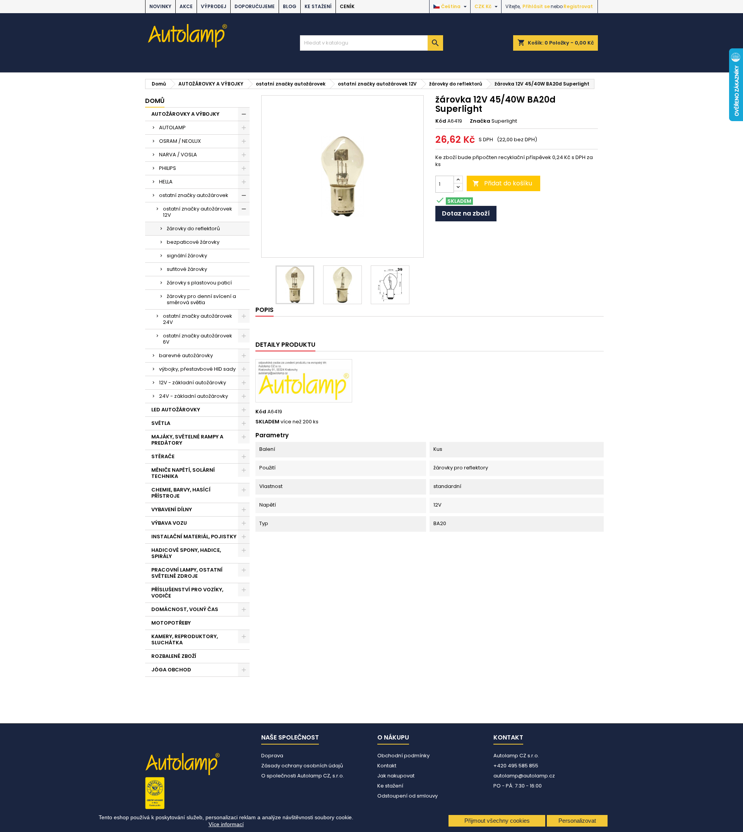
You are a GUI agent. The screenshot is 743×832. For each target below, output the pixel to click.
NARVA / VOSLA (178, 154)
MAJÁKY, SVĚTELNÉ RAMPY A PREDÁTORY (187, 440)
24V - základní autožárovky (193, 396)
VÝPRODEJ (213, 6)
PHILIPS (167, 168)
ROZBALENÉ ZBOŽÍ (173, 656)
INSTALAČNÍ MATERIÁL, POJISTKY (193, 536)
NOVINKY (160, 6)
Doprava (272, 755)
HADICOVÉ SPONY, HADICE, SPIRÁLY (186, 553)
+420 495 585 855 (515, 765)
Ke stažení (318, 6)
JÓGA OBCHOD (171, 669)
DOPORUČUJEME (255, 6)
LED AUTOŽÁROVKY (175, 409)
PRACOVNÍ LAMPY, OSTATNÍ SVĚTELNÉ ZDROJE (187, 573)
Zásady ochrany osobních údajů (302, 765)
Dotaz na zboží (466, 213)
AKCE (186, 6)
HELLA (166, 181)
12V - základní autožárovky (192, 382)
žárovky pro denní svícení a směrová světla (201, 299)
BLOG (289, 6)
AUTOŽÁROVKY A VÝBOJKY (185, 114)
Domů (154, 100)
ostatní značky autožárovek (193, 195)
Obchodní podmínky (403, 755)
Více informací (226, 824)
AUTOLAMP (172, 127)
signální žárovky (187, 255)
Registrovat (578, 6)
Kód (440, 121)
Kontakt (386, 765)
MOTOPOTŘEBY (171, 623)
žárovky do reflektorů (193, 228)
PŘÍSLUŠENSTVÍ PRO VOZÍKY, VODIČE (187, 592)
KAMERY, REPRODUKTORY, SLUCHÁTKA (184, 639)
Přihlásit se (536, 6)
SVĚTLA (160, 423)
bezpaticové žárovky (193, 242)
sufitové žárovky (187, 269)
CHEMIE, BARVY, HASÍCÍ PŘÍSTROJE (181, 493)
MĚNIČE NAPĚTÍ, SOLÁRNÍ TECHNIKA (183, 473)
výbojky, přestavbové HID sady (197, 369)
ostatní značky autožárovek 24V (197, 319)
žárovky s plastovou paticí (199, 282)
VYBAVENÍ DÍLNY (171, 509)
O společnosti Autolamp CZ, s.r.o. (302, 775)
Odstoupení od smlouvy (407, 795)
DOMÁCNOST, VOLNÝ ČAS (184, 609)
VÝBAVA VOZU (169, 523)
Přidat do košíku (502, 183)
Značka (480, 121)
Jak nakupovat (395, 775)
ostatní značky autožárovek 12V (197, 212)
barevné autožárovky (186, 355)
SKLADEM (267, 421)
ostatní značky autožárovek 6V (197, 339)
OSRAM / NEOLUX (180, 141)
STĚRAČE (163, 456)
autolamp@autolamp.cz (524, 775)
